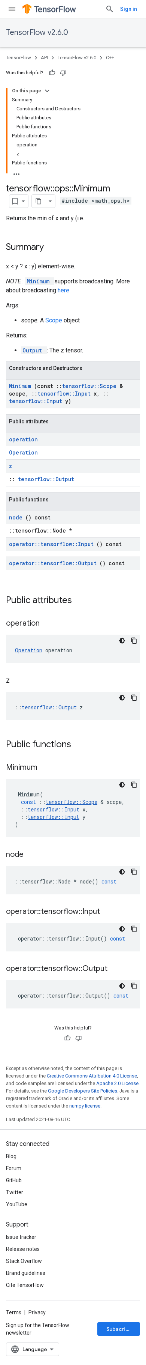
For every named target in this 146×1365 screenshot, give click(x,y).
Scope (54, 320)
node (17, 517)
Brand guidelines (25, 1273)
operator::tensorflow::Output (54, 563)
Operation (23, 452)
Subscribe (119, 1329)
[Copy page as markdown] (38, 201)
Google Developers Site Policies (82, 1091)
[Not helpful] (63, 72)
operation (23, 439)
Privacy (37, 1312)
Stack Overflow (24, 1261)
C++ (110, 57)
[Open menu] (11, 9)
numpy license (84, 1106)
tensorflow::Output (46, 479)
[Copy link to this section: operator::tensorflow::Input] (109, 912)
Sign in (128, 9)
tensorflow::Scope (90, 386)
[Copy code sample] (134, 641)
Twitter (14, 1192)
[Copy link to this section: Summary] (53, 247)
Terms (13, 1312)
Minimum (40, 281)
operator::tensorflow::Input (53, 544)
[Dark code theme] (122, 641)
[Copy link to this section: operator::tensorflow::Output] (116, 969)
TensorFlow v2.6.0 (37, 32)
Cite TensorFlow (25, 1285)
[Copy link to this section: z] (19, 680)
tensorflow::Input (65, 393)
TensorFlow (18, 57)
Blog (11, 1156)
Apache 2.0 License (117, 1083)
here (63, 290)
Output (33, 350)
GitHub (14, 1180)
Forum (13, 1168)
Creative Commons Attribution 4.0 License (92, 1076)
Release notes (23, 1249)
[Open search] (109, 9)
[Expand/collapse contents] (47, 90)
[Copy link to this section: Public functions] (80, 744)
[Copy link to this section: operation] (49, 623)
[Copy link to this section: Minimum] (46, 767)
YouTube (16, 1204)
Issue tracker (21, 1237)
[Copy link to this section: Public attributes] (81, 600)
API (44, 57)
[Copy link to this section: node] (32, 854)
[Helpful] (52, 72)
